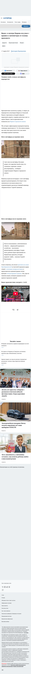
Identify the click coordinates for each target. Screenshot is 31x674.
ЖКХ (3, 46)
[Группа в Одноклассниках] (5, 587)
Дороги (4, 43)
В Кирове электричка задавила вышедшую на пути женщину (15, 345)
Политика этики (5, 608)
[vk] (13, 310)
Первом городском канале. (18, 121)
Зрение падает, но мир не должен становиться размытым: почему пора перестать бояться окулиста (13, 362)
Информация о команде (6, 603)
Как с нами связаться (6, 610)
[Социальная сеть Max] (23, 74)
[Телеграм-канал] (7, 587)
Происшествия (13, 43)
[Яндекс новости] (23, 71)
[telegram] (18, 310)
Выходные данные (5, 621)
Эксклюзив (3, 22)
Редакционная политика (6, 616)
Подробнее (26, 632)
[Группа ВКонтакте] (8, 71)
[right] (29, 22)
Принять (26, 26)
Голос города (17, 22)
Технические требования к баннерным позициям (11, 613)
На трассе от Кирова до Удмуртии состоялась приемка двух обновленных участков (13, 353)
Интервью (24, 22)
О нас (3, 595)
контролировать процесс (14, 273)
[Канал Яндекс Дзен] (8, 74)
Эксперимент (10, 22)
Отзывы (3, 597)
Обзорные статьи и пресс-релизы (8, 600)
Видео (22, 43)
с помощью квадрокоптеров (14, 269)
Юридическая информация (7, 618)
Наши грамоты (5, 605)
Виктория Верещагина (18, 51)
